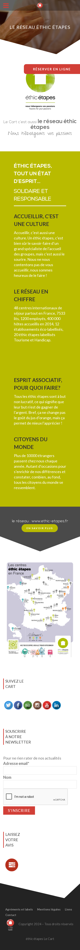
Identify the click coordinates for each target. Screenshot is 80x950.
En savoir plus (39, 528)
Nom (7, 777)
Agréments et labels (19, 909)
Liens (68, 909)
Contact (10, 915)
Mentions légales (49, 909)
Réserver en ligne (52, 69)
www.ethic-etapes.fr (50, 521)
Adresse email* (16, 763)
